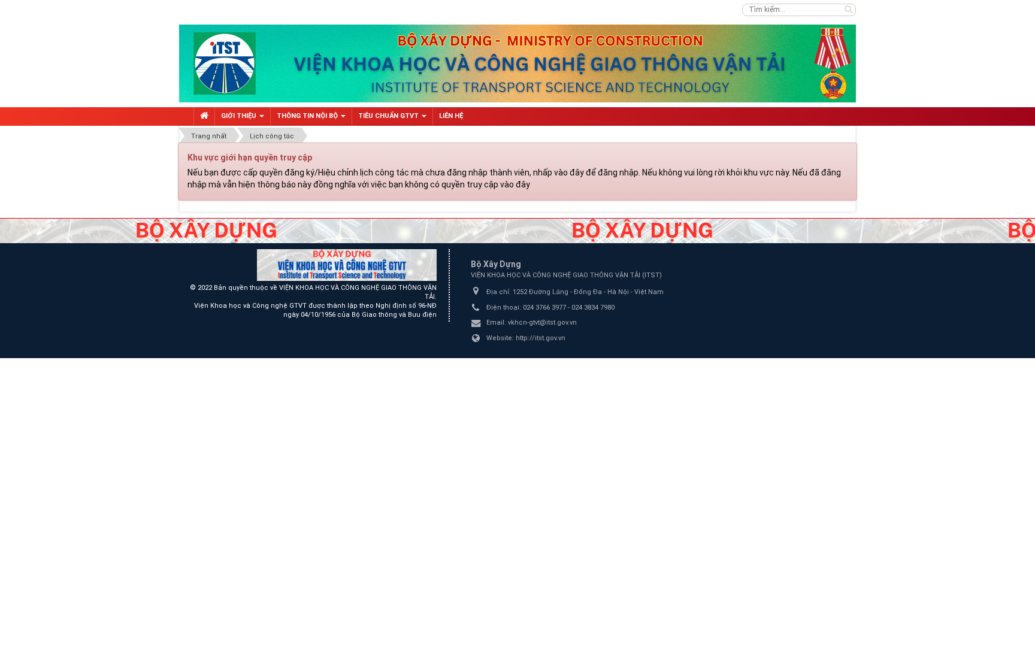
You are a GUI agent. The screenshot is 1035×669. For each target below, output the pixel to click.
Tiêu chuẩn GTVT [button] (389, 116)
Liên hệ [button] (451, 116)
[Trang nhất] (204, 116)
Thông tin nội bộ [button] (308, 116)
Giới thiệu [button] (239, 116)
